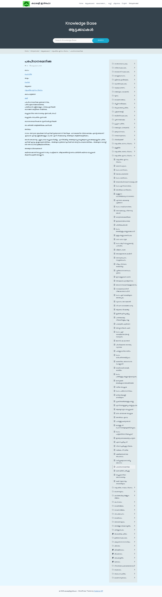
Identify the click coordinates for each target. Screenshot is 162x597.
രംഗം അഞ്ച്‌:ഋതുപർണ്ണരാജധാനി (125, 230)
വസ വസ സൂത (121, 239)
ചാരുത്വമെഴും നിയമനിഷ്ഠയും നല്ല (122, 319)
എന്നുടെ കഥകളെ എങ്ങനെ (122, 202)
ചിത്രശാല (116, 4)
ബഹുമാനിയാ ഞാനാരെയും (121, 476)
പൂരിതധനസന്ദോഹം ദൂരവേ (123, 272)
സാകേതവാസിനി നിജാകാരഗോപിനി (123, 290)
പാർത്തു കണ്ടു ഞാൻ (123, 421)
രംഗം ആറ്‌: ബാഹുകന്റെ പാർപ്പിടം (124, 245)
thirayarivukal (133, 4)
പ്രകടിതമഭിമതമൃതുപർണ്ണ (125, 402)
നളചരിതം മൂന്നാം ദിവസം (60, 51)
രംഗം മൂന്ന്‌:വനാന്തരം (123, 186)
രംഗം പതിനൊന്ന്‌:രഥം (124, 391)
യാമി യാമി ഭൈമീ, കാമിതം (122, 369)
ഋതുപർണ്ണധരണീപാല (124, 236)
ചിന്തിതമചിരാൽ (122, 225)
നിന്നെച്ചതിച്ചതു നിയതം (124, 446)
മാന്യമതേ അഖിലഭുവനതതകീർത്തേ (125, 382)
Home (81, 4)
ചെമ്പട (27, 82)
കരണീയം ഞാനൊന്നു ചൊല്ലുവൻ (124, 363)
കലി (26, 98)
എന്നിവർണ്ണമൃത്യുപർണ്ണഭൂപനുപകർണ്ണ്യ (129, 405)
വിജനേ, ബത (121, 250)
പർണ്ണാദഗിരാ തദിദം (123, 351)
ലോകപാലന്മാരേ (122, 174)
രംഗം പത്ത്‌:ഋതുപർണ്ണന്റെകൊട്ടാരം (126, 376)
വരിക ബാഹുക (121, 387)
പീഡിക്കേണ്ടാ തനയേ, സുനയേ (124, 346)
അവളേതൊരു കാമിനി (124, 254)
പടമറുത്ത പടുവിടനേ (123, 324)
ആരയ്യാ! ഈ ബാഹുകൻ (124, 410)
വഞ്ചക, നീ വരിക (122, 450)
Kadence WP (98, 591)
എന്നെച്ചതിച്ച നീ (122, 442)
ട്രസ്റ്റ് (109, 4)
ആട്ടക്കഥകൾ (89, 4)
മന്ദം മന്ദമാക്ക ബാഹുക (124, 413)
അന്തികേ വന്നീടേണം (124, 190)
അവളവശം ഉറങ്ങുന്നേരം (124, 281)
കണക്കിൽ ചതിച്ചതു (123, 471)
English (124, 4)
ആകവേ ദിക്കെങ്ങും (122, 310)
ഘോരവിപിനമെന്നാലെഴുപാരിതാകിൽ (129, 182)
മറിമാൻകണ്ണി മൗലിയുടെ (121, 396)
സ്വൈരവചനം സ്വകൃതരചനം (121, 259)
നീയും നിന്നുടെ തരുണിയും (121, 266)
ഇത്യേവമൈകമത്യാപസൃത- (126, 438)
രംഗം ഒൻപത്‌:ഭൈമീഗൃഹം (123, 357)
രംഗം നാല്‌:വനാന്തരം (124, 207)
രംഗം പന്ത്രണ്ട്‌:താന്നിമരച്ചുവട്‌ (124, 433)
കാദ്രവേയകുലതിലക (123, 217)
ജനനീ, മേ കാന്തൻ (123, 341)
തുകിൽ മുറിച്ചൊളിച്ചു (122, 314)
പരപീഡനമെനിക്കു (76, 51)
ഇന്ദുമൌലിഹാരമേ (123, 221)
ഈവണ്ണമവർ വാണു (123, 277)
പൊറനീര (28, 74)
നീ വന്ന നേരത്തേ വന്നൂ (124, 306)
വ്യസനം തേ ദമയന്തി (123, 302)
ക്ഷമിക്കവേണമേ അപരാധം (122, 456)
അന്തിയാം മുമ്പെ (122, 418)
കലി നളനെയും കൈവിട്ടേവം (121, 483)
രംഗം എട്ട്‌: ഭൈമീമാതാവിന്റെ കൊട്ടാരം (122, 334)
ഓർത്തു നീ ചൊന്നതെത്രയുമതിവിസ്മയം (125, 427)
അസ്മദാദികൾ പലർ (123, 328)
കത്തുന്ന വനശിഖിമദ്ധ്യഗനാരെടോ (125, 195)
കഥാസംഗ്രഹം (121, 166)
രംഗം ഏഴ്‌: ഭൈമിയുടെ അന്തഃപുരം (124, 297)
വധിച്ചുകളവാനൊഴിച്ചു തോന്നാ (123, 462)
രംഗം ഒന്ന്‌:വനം (122, 170)
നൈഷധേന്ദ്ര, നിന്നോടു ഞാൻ (124, 212)
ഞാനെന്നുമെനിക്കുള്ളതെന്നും (126, 285)
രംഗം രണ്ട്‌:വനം (121, 178)
